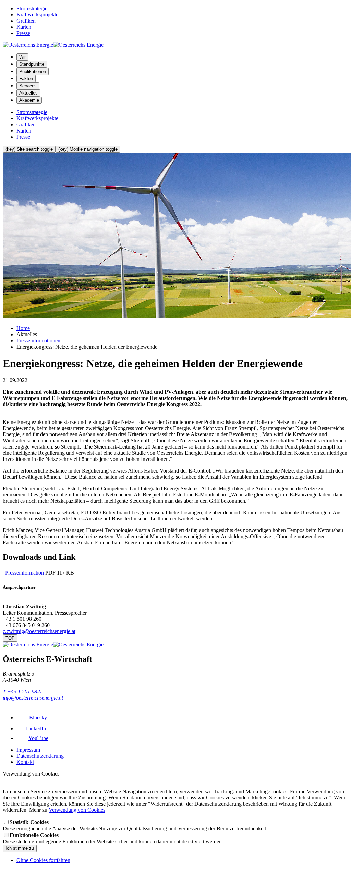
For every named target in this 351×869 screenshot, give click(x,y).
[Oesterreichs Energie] (53, 45)
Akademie (29, 100)
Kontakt (25, 762)
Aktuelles (28, 93)
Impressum (28, 750)
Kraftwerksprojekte (37, 14)
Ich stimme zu (19, 848)
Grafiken (26, 21)
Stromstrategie (31, 8)
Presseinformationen (38, 340)
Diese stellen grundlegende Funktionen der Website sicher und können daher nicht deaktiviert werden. (113, 838)
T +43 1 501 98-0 (22, 691)
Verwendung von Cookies (77, 810)
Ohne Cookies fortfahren (43, 860)
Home (23, 328)
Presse (23, 33)
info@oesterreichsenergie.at (33, 698)
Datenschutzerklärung (40, 756)
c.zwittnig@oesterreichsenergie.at (39, 631)
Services (28, 85)
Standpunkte (31, 64)
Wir (22, 57)
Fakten (26, 78)
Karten (23, 27)
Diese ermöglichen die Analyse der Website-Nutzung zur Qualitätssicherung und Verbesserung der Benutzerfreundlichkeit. (135, 825)
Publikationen (32, 71)
